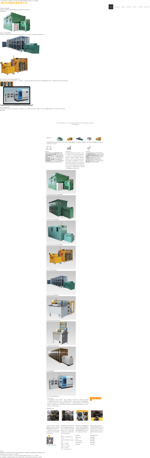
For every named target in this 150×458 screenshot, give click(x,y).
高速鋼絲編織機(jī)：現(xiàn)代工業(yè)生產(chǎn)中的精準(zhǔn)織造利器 (54, 158)
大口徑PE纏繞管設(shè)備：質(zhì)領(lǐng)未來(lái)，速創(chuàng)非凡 (94, 152)
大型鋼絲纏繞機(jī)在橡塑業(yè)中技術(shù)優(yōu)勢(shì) (95, 155)
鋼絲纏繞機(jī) (92, 440)
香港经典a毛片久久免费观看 (37, 457)
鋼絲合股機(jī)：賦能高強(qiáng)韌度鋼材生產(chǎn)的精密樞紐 (53, 159)
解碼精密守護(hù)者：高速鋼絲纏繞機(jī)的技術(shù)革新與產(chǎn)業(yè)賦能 (54, 152)
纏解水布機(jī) (2, 110)
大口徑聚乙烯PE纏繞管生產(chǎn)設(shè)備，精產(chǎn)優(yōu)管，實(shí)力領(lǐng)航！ (95, 154)
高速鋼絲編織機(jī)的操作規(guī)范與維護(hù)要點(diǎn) (54, 155)
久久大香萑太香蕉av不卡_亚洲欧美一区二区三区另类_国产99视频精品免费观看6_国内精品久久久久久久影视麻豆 (19, 0)
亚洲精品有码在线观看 (11, 457)
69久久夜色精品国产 (3, 457)
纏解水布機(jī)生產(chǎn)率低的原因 (92, 161)
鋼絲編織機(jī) (92, 437)
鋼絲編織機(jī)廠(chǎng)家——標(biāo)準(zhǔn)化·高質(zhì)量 (95, 160)
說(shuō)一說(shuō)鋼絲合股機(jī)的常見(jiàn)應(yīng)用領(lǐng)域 (53, 154)
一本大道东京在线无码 (28, 457)
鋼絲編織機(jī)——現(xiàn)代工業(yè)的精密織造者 (54, 160)
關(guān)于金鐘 (78, 437)
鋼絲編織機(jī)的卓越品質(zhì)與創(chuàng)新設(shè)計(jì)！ (94, 156)
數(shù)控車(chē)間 (79, 440)
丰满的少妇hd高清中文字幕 (19, 457)
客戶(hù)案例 (92, 444)
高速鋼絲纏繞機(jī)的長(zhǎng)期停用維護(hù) (53, 161)
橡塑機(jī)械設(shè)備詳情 (95, 399)
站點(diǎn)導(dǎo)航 (79, 442)
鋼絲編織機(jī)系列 (3, 11)
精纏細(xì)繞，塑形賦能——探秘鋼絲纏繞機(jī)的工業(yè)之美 (54, 156)
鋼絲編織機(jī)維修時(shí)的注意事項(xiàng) (93, 159)
